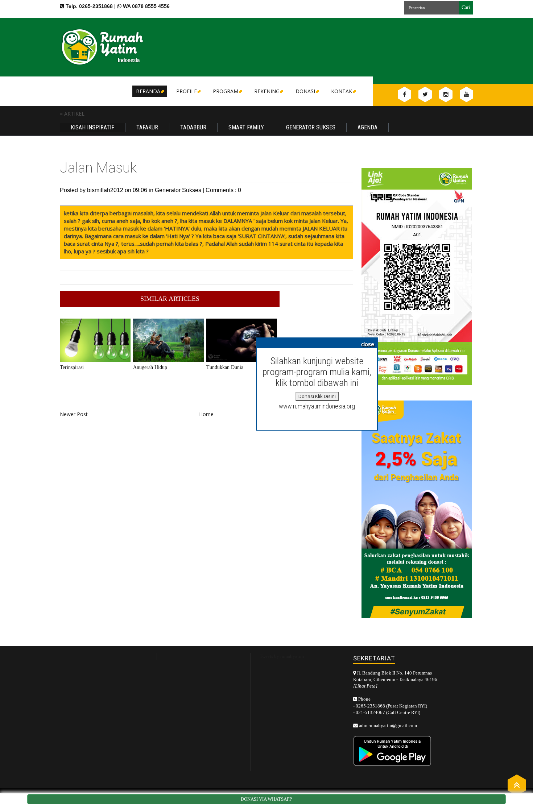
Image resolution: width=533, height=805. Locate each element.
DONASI (305, 91)
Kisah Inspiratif (92, 127)
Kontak (341, 91)
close (367, 344)
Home (206, 414)
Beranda (148, 91)
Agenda (367, 127)
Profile (186, 91)
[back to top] (516, 784)
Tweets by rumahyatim (282, 656)
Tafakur (147, 127)
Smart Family (246, 127)
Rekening (267, 91)
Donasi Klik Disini (317, 396)
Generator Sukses (310, 127)
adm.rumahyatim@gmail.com (388, 725)
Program (225, 91)
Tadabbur (193, 127)
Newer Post (74, 414)
